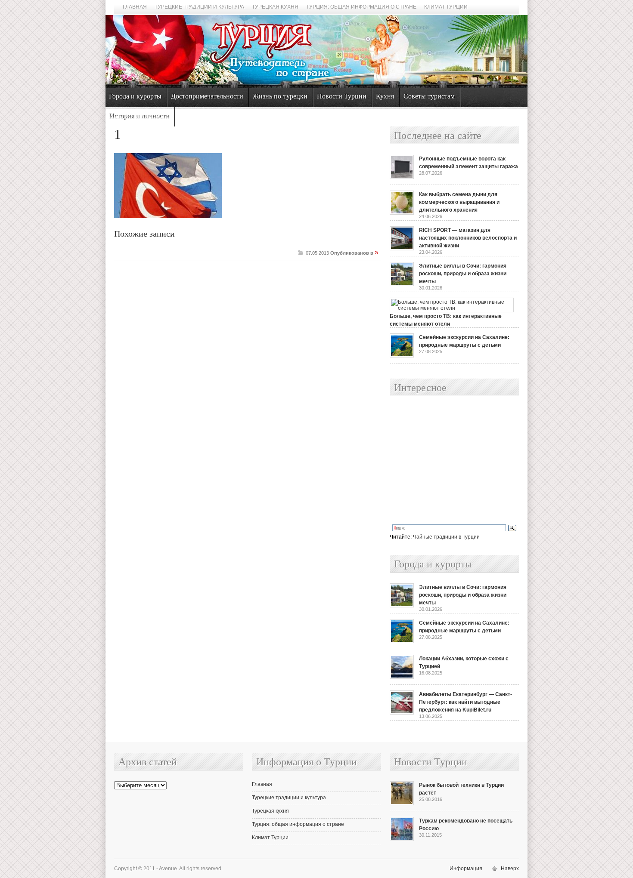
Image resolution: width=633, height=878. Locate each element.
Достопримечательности (207, 96)
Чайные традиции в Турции (446, 537)
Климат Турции (446, 7)
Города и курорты (135, 96)
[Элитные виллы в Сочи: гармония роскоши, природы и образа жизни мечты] (402, 284)
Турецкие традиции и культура (199, 7)
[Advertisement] (445, 460)
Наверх (510, 869)
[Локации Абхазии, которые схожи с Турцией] (402, 677)
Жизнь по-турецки (280, 96)
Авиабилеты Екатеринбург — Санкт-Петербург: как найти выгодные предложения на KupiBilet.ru (465, 702)
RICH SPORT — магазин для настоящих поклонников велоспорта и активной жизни (468, 238)
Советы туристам (429, 96)
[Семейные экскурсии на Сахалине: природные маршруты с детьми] (402, 356)
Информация (466, 869)
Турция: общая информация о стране (361, 7)
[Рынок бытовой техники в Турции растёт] (402, 804)
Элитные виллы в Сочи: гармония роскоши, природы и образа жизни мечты (462, 273)
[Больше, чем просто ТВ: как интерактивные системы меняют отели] (452, 308)
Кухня (385, 96)
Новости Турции (341, 96)
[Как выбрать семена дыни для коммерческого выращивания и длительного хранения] (402, 213)
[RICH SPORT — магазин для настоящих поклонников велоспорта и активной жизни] (402, 249)
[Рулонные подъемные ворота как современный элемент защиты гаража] (402, 177)
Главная (135, 7)
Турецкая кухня (275, 7)
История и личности (139, 115)
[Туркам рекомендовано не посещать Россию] (402, 839)
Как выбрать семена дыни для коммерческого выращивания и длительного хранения (459, 202)
